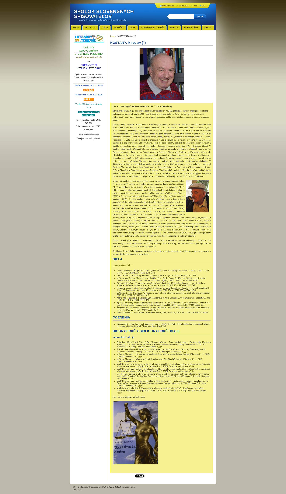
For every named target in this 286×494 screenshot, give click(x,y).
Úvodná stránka (168, 5)
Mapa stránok (184, 5)
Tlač (203, 5)
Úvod (112, 36)
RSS (195, 5)
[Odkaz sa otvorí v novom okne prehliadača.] (162, 100)
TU (159, 347)
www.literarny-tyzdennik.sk (88, 57)
